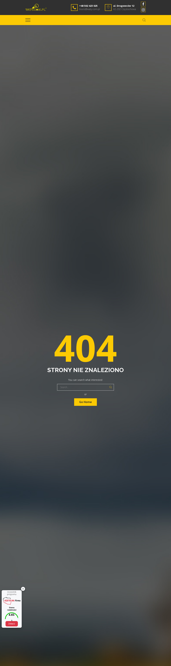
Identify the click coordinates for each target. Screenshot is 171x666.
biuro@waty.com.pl (89, 9)
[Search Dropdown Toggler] (144, 20)
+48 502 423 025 (88, 5)
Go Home (85, 402)
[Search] (110, 387)
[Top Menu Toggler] (28, 20)
